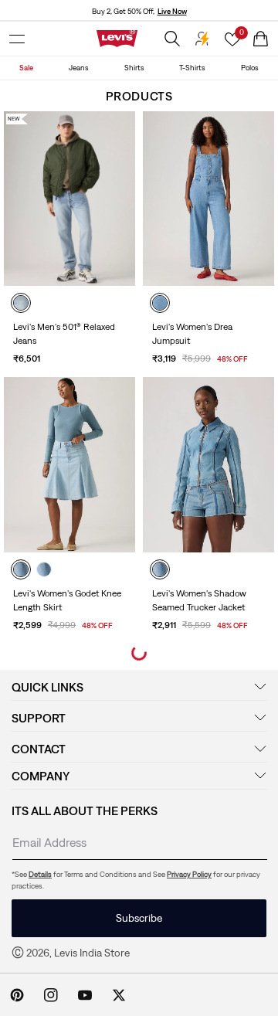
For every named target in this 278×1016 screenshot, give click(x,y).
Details (40, 874)
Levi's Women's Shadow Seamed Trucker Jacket (199, 600)
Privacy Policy (189, 874)
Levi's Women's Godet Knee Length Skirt (67, 600)
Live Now (172, 11)
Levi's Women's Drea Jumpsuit (192, 333)
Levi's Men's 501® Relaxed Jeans (64, 333)
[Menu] (17, 38)
